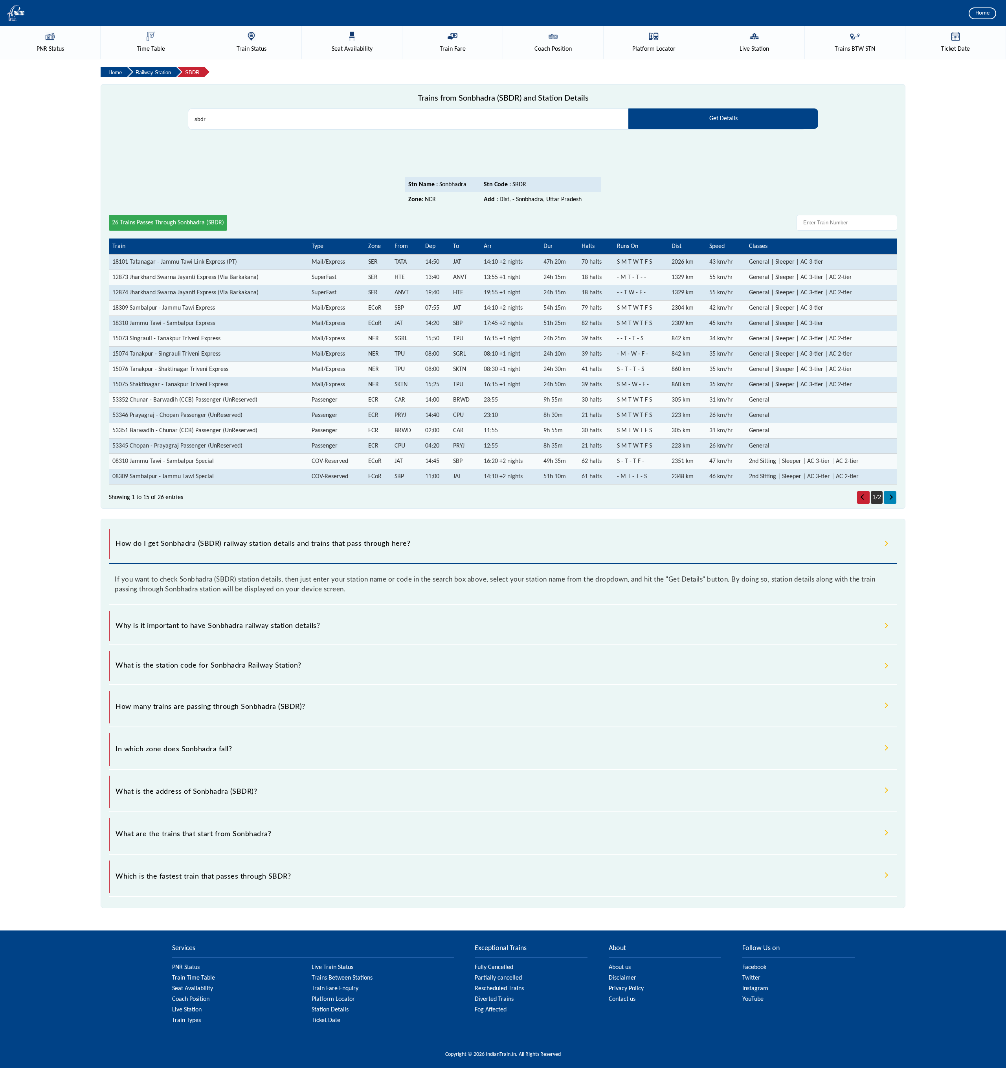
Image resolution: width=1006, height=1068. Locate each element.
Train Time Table (193, 978)
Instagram (755, 988)
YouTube (753, 999)
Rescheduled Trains (499, 988)
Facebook (754, 967)
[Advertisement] (503, 155)
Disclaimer (622, 978)
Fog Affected (491, 1010)
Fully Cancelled (494, 967)
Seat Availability (192, 988)
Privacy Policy (626, 988)
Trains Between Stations (342, 978)
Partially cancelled (498, 978)
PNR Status (186, 967)
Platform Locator (333, 999)
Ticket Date (326, 1020)
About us (620, 967)
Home (982, 13)
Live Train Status (332, 967)
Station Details (330, 1010)
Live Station (187, 1010)
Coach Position (190, 999)
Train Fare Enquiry (335, 988)
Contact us (622, 999)
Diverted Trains (494, 999)
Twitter (751, 978)
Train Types (186, 1020)
